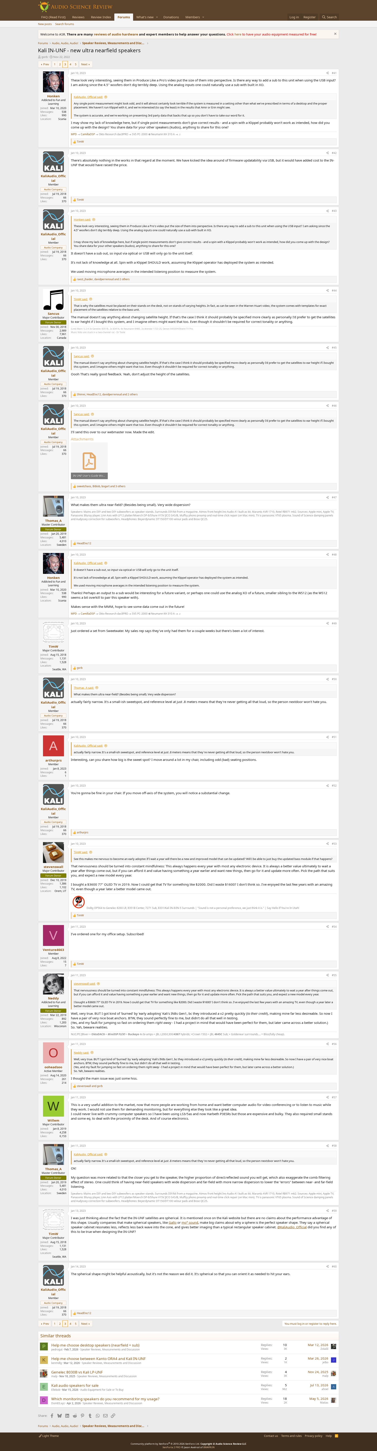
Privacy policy (313, 1436)
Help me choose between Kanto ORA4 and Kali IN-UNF (98, 1358)
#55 (334, 975)
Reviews (78, 17)
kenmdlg (56, 1363)
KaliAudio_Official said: (88, 97)
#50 (334, 679)
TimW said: (81, 299)
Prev (46, 64)
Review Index (101, 17)
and (90, 1086)
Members (192, 17)
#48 (334, 554)
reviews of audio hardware (116, 34)
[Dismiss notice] (335, 34)
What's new (145, 17)
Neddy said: (81, 1053)
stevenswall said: (84, 984)
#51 (334, 737)
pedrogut (56, 1349)
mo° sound (190, 1222)
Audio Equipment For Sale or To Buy (101, 1390)
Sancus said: (81, 356)
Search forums (64, 24)
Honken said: (82, 219)
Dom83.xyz (58, 1403)
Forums (124, 17)
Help (329, 1436)
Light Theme (50, 1436)
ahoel (325, 1389)
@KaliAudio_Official (292, 1227)
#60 (334, 1266)
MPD (74, 134)
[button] (157, 17)
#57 (334, 1097)
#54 (334, 927)
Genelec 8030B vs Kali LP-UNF (77, 1372)
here (238, 34)
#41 (334, 73)
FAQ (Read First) (53, 17)
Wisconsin (60, 1026)
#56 (334, 1044)
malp (54, 1376)
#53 (334, 844)
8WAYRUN (208, 1447)
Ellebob (55, 1390)
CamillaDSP (88, 134)
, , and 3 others (101, 486)
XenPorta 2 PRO (172, 1447)
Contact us (271, 1436)
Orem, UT (60, 891)
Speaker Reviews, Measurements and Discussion (110, 1349)
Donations (171, 17)
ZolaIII (324, 1349)
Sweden (61, 545)
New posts (45, 24)
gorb (44, 57)
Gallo (173, 1222)
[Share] (327, 73)
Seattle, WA (59, 669)
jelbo (325, 1362)
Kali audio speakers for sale (75, 1385)
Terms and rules (291, 1436)
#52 (334, 785)
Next (84, 64)
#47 (334, 497)
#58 (334, 1146)
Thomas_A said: (84, 688)
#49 (334, 623)
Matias (324, 1402)
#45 (334, 347)
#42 (334, 153)
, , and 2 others (103, 279)
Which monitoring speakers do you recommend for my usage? (105, 1398)
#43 (334, 211)
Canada (61, 338)
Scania (62, 119)
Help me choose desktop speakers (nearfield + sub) (95, 1345)
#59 (334, 1211)
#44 (334, 290)
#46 (334, 406)
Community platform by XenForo (165, 1443)
